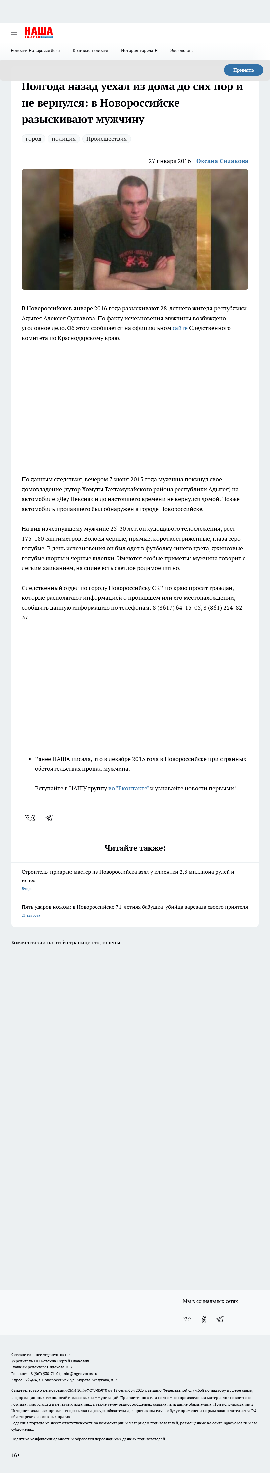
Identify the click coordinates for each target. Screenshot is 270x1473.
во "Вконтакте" (128, 788)
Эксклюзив (181, 50)
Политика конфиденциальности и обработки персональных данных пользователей (88, 1439)
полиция (64, 138)
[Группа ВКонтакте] (187, 1319)
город (33, 138)
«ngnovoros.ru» (57, 1354)
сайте (180, 328)
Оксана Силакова (222, 161)
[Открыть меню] (14, 32)
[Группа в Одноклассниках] (204, 1319)
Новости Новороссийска (35, 50)
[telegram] (51, 817)
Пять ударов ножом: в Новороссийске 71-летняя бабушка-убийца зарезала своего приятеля (135, 911)
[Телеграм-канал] (220, 1319)
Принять (243, 70)
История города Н (139, 50)
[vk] (31, 817)
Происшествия (106, 138)
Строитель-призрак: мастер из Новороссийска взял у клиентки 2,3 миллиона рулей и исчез (128, 879)
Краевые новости (91, 50)
